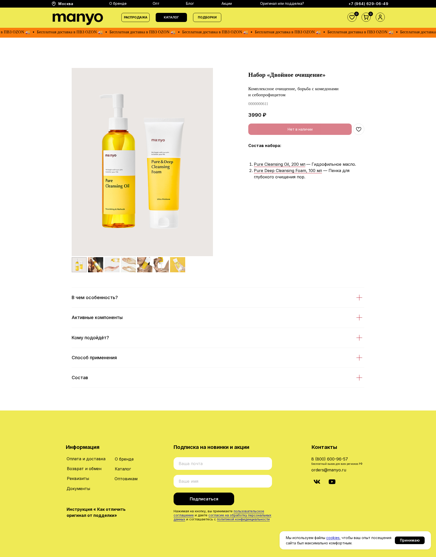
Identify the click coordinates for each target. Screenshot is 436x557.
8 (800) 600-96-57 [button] (329, 459)
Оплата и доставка (86, 458)
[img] (317, 482)
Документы (78, 488)
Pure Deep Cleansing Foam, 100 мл (288, 170)
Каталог (123, 468)
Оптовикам (126, 478)
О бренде (124, 459)
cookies (333, 538)
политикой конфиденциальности (243, 519)
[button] (171, 17)
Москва (65, 4)
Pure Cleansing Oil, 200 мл (279, 164)
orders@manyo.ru (328, 469)
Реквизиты (78, 478)
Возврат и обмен (84, 468)
